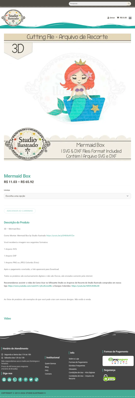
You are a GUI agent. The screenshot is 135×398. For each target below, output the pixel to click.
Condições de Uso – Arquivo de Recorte (81, 377)
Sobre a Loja (74, 359)
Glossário (73, 369)
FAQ (46, 370)
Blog (47, 367)
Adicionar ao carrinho (20, 211)
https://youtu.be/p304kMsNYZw (60, 235)
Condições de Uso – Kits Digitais (82, 372)
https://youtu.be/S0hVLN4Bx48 (85, 286)
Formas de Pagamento (78, 362)
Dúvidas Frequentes (77, 366)
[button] (130, 18)
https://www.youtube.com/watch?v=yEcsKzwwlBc (30, 286)
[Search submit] (129, 4)
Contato (48, 374)
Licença (7, 190)
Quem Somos (50, 363)
